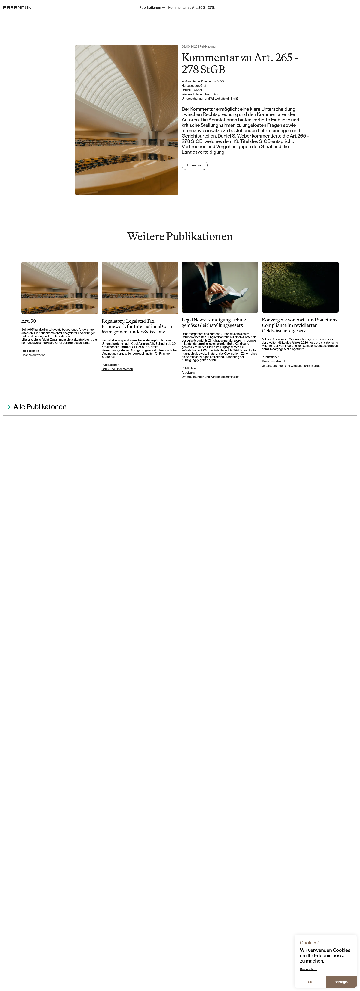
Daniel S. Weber (192, 90)
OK (310, 982)
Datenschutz (308, 969)
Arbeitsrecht (190, 372)
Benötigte (341, 982)
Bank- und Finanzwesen (117, 369)
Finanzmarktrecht (33, 355)
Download (194, 165)
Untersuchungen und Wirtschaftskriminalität (210, 98)
